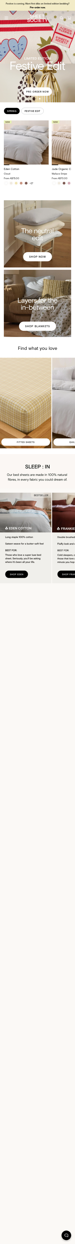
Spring (12, 111)
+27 (31, 183)
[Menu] (6, 18)
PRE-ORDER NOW (37, 91)
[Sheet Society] (37, 18)
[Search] (61, 18)
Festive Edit (32, 111)
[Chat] (66, 1236)
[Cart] (69, 18)
